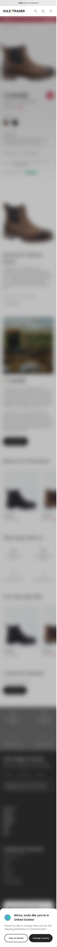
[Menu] (51, 11)
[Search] (35, 11)
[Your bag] (43, 11)
